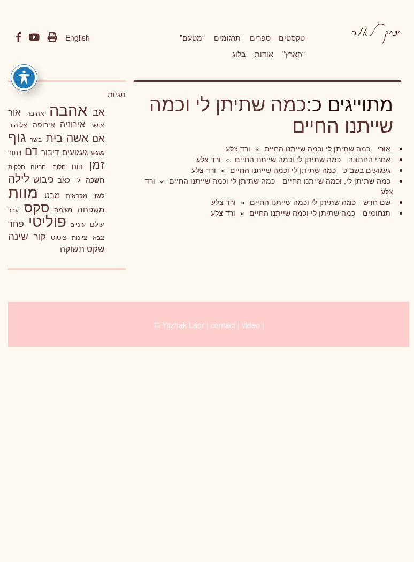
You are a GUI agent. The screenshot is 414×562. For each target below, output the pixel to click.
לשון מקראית (85, 195)
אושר (97, 125)
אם (98, 138)
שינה (18, 235)
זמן (96, 164)
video (251, 325)
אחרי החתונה (368, 159)
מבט (52, 194)
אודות (264, 53)
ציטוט (58, 237)
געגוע (97, 153)
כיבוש (43, 178)
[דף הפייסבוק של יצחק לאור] (18, 37)
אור (14, 111)
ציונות (79, 237)
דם (31, 150)
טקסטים (292, 37)
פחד (16, 223)
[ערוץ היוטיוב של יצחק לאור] (34, 37)
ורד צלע (238, 148)
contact (223, 325)
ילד (78, 180)
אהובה (35, 112)
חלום (59, 166)
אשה (77, 137)
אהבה (68, 108)
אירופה (44, 124)
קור (39, 236)
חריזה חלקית (27, 166)
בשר (36, 139)
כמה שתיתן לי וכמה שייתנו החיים (271, 113)
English (77, 37)
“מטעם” (192, 37)
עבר (13, 209)
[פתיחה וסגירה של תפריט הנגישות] (24, 77)
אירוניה (72, 124)
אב (98, 111)
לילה (18, 178)
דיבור (50, 151)
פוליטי (47, 220)
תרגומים (227, 37)
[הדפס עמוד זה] (52, 37)
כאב (64, 179)
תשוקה (72, 248)
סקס (36, 207)
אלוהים (17, 124)
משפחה (91, 209)
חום (77, 166)
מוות (23, 191)
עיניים (78, 224)
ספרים (260, 37)
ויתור (14, 152)
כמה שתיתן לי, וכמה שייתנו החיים (335, 180)
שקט (95, 248)
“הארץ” (293, 53)
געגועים (75, 151)
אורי (382, 148)
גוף (17, 136)
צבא (98, 237)
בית (54, 137)
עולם (97, 224)
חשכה (95, 179)
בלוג (239, 53)
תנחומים (375, 212)
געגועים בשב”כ (365, 169)
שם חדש (375, 201)
